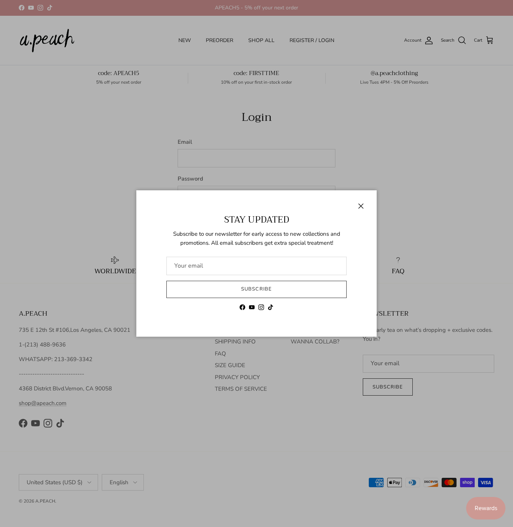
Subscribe (256, 289)
